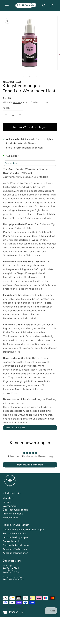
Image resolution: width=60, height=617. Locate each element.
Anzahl (6, 107)
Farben (7, 501)
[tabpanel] (30, 295)
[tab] (30, 163)
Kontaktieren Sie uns (15, 548)
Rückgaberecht (11, 541)
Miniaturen (9, 498)
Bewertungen (10, 517)
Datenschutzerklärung (16, 545)
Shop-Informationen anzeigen (24, 147)
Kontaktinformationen (15, 552)
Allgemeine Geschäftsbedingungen (23, 529)
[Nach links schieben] (23, 76)
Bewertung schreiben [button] (30, 464)
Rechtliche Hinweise (15, 533)
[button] (7, 5)
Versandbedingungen (15, 537)
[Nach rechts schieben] (37, 76)
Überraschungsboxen (15, 509)
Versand (17, 102)
